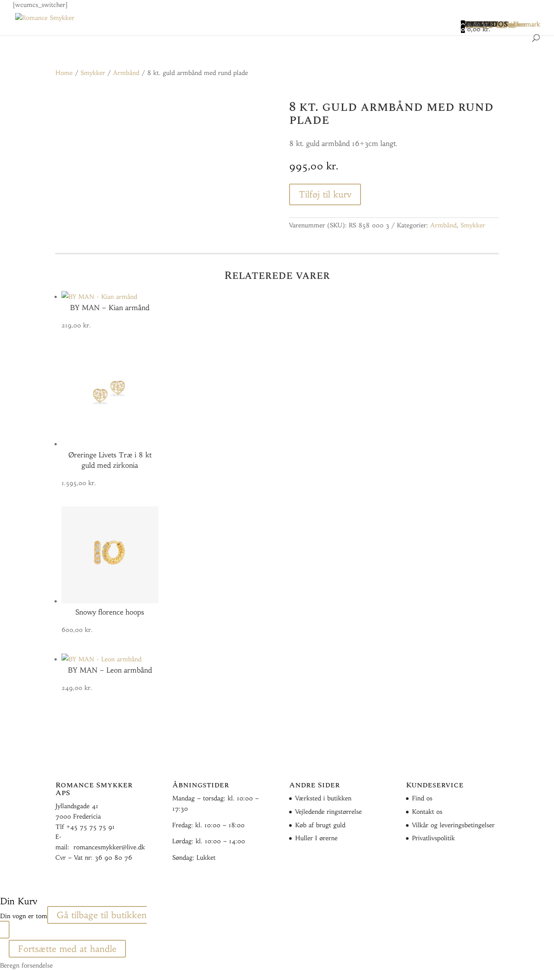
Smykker (93, 73)
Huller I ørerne (316, 838)
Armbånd (126, 73)
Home (64, 73)
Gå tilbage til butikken (102, 915)
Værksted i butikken (323, 798)
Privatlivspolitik (433, 838)
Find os (422, 798)
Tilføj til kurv (325, 194)
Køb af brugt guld (320, 825)
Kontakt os (427, 812)
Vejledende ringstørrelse (328, 812)
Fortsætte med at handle (67, 948)
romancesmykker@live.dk (109, 847)
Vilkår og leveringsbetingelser (453, 825)
